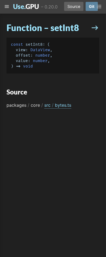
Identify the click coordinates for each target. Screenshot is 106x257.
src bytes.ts (57, 105)
